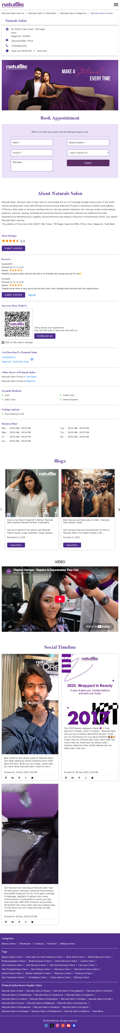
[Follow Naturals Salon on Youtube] (68, 1026)
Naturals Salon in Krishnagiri (15, 1011)
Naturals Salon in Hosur (13, 1003)
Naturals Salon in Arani (12, 991)
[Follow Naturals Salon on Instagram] (57, 1026)
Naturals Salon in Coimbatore (49, 995)
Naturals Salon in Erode (100, 999)
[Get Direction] (32, 360)
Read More (16, 545)
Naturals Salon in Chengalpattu (69, 991)
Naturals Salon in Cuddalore (79, 995)
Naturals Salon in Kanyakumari (16, 1007)
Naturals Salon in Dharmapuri (44, 999)
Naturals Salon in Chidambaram (17, 995)
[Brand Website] (74, 1026)
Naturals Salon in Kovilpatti (75, 1007)
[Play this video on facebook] (30, 704)
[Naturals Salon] (13, 4)
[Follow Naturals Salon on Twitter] (51, 1026)
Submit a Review (13, 248)
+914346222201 (19, 46)
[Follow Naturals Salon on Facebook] (46, 1026)
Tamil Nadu (31, 376)
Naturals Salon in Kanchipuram (72, 1003)
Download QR (45, 336)
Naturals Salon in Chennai (99, 991)
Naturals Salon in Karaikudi (46, 1007)
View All (32, 295)
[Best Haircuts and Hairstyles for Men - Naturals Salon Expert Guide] (88, 493)
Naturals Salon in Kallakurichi (41, 1003)
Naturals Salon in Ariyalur (38, 991)
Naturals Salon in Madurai (76, 1011)
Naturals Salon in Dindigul (73, 999)
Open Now (42, 51)
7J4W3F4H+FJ (9, 357)
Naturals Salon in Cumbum (14, 999)
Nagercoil (30, 381)
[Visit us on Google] (63, 1026)
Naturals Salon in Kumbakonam (46, 1011)
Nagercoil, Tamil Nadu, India (15, 361)
